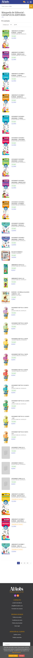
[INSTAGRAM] (15, 595)
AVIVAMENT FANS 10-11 (18, 447)
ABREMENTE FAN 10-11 (17, 264)
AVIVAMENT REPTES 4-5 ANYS (19, 323)
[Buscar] (31, 6)
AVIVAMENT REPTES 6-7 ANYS (19, 354)
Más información (16, 652)
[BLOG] (18, 595)
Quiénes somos (17, 634)
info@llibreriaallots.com (17, 605)
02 (21, 563)
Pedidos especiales (17, 637)
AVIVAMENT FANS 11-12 (18, 478)
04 (27, 563)
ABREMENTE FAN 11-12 (17, 278)
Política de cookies (17, 617)
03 (24, 563)
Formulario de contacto (17, 608)
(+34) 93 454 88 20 (17, 603)
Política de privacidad (17, 623)
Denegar (22, 655)
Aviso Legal (17, 626)
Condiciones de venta (17, 620)
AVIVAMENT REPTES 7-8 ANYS (19, 369)
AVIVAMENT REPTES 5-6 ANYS (19, 338)
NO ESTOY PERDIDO (17, 252)
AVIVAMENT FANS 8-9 (17, 463)
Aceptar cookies (13, 655)
